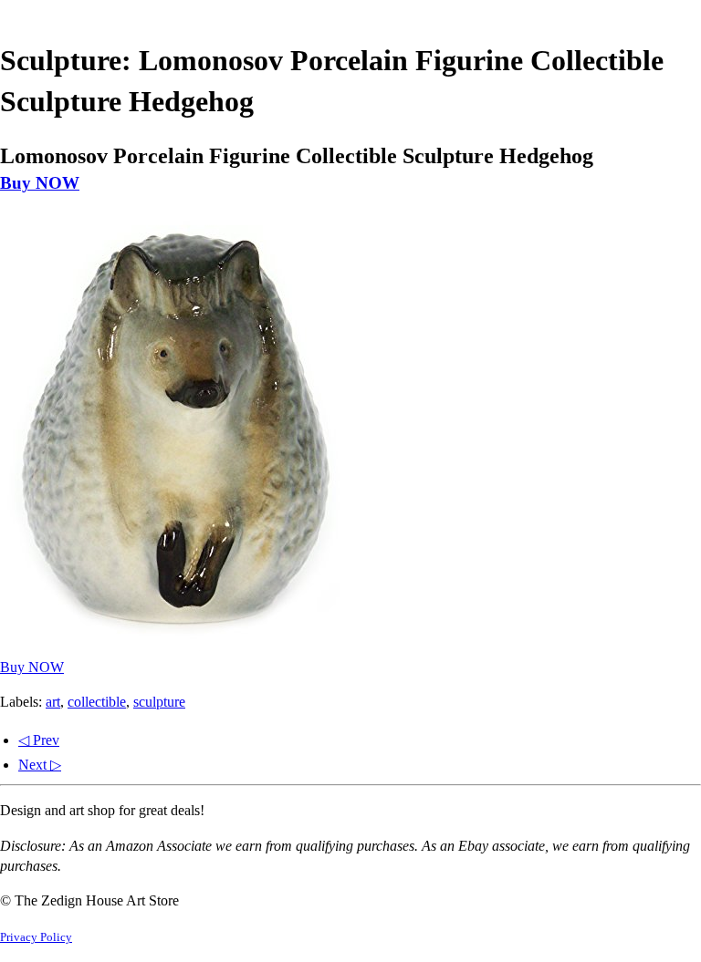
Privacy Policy (36, 937)
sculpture (159, 701)
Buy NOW (39, 182)
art (53, 701)
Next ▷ (39, 764)
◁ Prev (38, 740)
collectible (97, 701)
